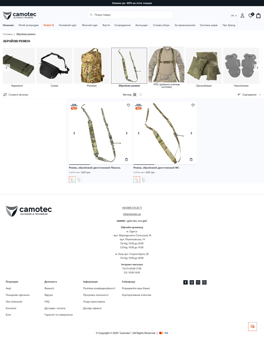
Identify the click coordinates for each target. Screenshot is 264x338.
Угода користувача (94, 301)
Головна (8, 34)
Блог (8, 314)
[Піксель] (72, 179)
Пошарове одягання (18, 294)
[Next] (257, 67)
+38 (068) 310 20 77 (132, 207)
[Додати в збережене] (128, 105)
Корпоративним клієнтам (136, 294)
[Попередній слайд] (74, 133)
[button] (249, 95)
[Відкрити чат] (252, 326)
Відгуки (49, 294)
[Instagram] (192, 282)
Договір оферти (92, 308)
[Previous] (6, 67)
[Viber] (204, 282)
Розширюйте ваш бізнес (136, 288)
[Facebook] (185, 282)
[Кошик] (259, 16)
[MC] (79, 179)
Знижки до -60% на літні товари (132, 3)
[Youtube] (198, 282)
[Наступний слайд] (126, 133)
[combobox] (132, 14)
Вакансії (49, 288)
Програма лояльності (95, 294)
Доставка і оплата (55, 308)
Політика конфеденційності (99, 288)
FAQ (47, 301)
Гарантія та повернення (59, 314)
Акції (8, 288)
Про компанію (14, 301)
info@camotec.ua (132, 214)
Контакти (11, 308)
